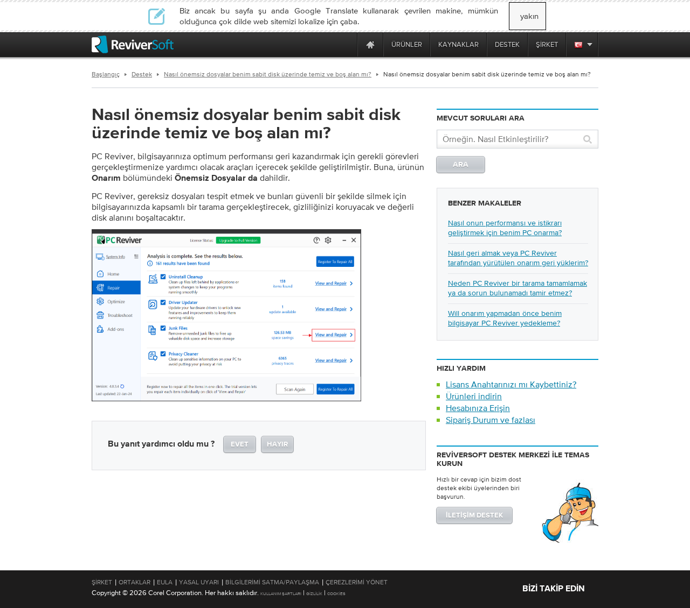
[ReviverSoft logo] (133, 44)
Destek (142, 74)
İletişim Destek (474, 515)
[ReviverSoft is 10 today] (346, 44)
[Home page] (370, 44)
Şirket (102, 582)
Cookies (336, 593)
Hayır (277, 444)
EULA (164, 582)
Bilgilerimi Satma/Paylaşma (272, 582)
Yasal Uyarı (199, 582)
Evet (240, 444)
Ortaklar (134, 582)
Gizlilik (314, 593)
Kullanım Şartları (280, 593)
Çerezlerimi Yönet (357, 582)
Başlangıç (106, 74)
